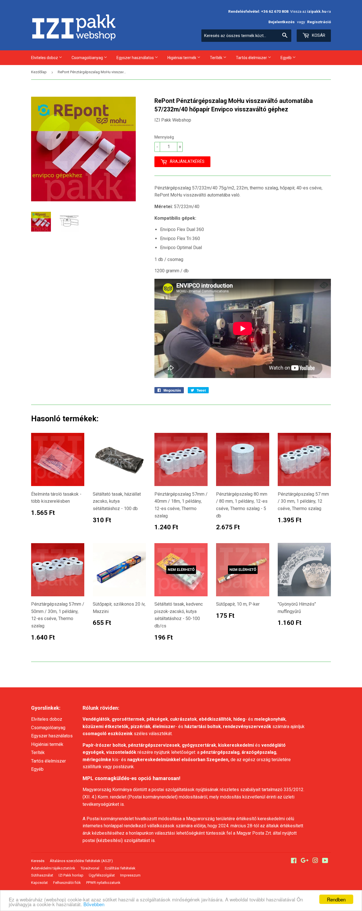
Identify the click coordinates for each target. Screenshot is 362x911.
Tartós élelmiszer (252, 57)
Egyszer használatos (136, 57)
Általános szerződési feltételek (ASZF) (81, 861)
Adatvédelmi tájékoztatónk (53, 868)
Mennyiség (164, 137)
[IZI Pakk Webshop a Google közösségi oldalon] (305, 861)
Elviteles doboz (45, 57)
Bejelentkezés (281, 22)
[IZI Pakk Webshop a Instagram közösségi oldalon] (315, 861)
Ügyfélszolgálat (102, 875)
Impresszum (130, 875)
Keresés (37, 861)
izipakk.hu (316, 11)
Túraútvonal (90, 868)
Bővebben (93, 904)
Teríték (216, 57)
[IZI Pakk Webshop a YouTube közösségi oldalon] (325, 861)
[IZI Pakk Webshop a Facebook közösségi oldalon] (294, 861)
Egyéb (286, 57)
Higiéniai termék (182, 57)
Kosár (318, 35)
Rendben (336, 899)
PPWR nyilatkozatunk (103, 882)
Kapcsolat (39, 882)
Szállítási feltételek (120, 868)
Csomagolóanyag (88, 57)
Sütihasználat (42, 875)
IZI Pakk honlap (71, 875)
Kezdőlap (39, 72)
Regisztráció (319, 22)
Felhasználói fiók (67, 882)
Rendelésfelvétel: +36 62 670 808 (258, 11)
